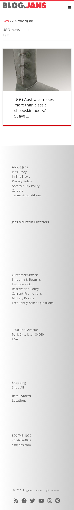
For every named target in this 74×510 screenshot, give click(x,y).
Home (6, 20)
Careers (17, 190)
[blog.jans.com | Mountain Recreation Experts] (25, 7)
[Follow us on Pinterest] (57, 500)
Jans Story (19, 172)
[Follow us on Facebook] (24, 500)
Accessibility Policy (26, 186)
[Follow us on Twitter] (32, 500)
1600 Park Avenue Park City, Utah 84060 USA (28, 334)
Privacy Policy (22, 181)
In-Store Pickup (23, 284)
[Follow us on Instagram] (49, 500)
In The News (21, 176)
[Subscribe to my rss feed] (16, 500)
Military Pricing (23, 298)
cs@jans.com (21, 445)
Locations (19, 400)
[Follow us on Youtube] (41, 500)
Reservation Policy (25, 289)
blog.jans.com (30, 490)
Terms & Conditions (26, 195)
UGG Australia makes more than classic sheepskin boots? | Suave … (34, 108)
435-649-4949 (21, 440)
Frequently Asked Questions (33, 303)
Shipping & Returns (26, 279)
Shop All (18, 387)
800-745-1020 (21, 435)
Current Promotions (27, 293)
